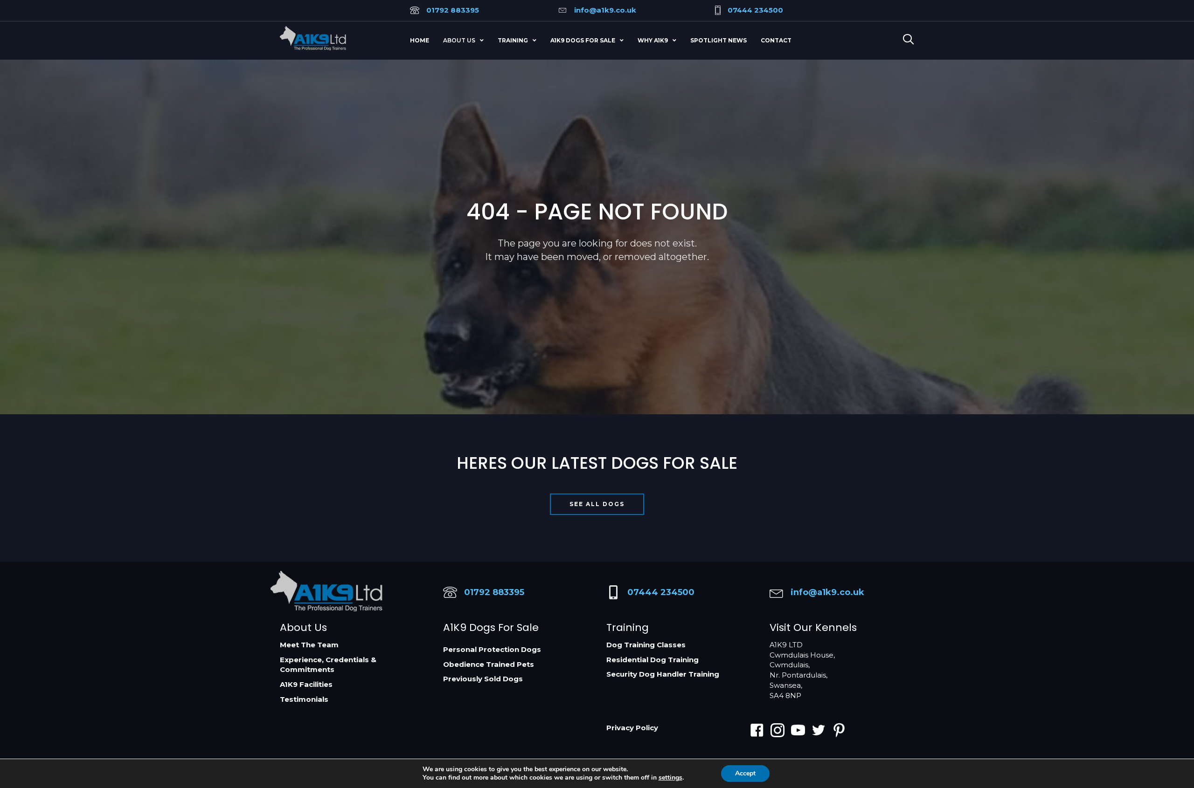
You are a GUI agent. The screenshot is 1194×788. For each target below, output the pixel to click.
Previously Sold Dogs (483, 678)
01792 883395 (452, 10)
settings (670, 778)
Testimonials (304, 699)
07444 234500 (755, 10)
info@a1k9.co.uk (605, 10)
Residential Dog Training (652, 659)
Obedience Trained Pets (488, 664)
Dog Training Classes (646, 644)
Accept (745, 773)
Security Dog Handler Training (662, 674)
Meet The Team (309, 644)
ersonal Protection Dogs (494, 649)
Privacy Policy (632, 727)
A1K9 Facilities (306, 684)
